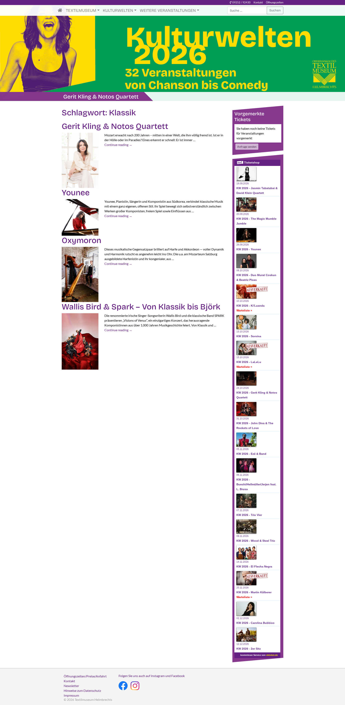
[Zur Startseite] (61, 10)
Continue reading (118, 145)
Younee (76, 192)
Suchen (275, 10)
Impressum (71, 695)
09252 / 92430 (241, 2)
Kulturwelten (118, 10)
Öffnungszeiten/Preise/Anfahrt (85, 676)
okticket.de (272, 655)
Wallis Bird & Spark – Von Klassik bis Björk (141, 307)
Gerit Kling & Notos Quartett (115, 126)
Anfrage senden (247, 146)
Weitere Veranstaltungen (168, 10)
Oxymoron (81, 240)
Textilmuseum (81, 10)
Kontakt (258, 2)
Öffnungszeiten (274, 2)
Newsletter (71, 686)
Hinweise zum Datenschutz (82, 690)
